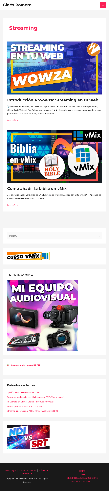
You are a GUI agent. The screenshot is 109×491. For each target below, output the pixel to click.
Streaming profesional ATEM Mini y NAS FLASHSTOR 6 (32, 410)
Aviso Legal (10, 470)
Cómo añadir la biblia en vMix (37, 188)
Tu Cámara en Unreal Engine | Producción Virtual (30, 401)
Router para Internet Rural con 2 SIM (24, 406)
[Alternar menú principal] (103, 5)
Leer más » (12, 120)
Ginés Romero (17, 5)
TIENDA (82, 474)
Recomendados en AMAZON (24, 365)
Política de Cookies (27, 470)
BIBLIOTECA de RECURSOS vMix (82, 477)
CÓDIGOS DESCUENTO (82, 481)
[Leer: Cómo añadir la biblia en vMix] (54, 156)
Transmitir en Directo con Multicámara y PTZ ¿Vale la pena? (35, 397)
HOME (82, 470)
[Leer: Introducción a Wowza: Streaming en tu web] (54, 67)
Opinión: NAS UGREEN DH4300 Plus (23, 392)
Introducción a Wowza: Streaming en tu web (52, 100)
